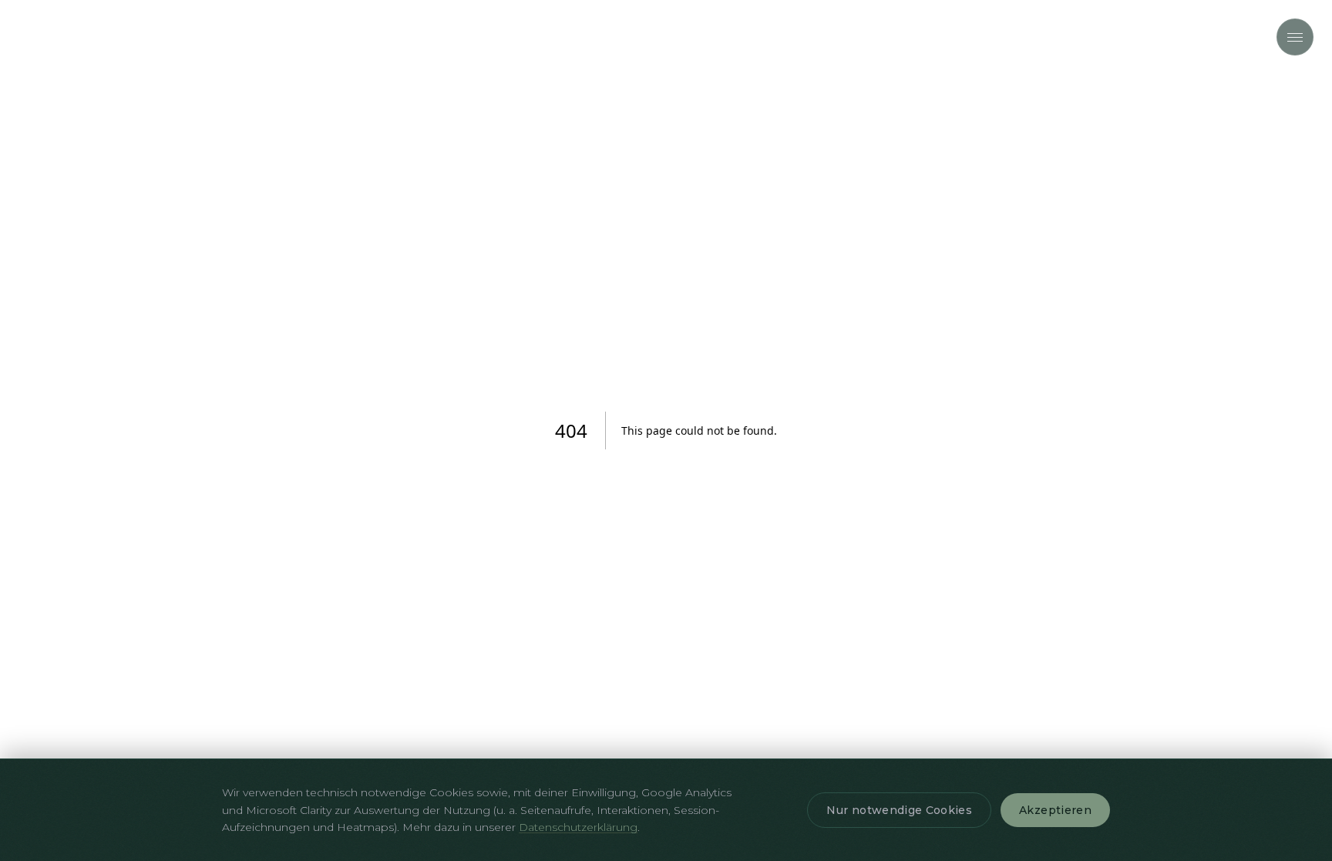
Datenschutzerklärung (578, 827)
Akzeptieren (1055, 810)
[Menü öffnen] (1295, 36)
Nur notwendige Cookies (899, 810)
